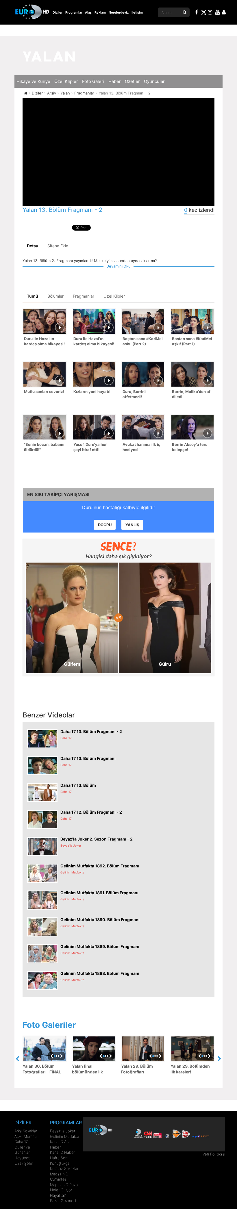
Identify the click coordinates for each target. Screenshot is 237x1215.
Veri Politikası (214, 1154)
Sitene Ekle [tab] (57, 245)
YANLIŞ (132, 524)
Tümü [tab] (32, 296)
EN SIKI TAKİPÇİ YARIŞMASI (58, 494)
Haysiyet (22, 1157)
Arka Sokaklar (25, 1131)
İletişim (137, 12)
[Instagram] (210, 13)
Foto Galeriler (49, 1025)
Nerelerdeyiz (119, 12)
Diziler (57, 12)
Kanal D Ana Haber (60, 1144)
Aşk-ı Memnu (25, 1136)
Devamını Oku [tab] (118, 266)
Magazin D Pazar (64, 1184)
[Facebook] (197, 13)
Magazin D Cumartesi (59, 1177)
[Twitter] (203, 13)
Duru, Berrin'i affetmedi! (135, 394)
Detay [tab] (32, 245)
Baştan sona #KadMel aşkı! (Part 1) (192, 341)
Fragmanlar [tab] (83, 296)
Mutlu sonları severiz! (44, 391)
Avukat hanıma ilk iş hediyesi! (141, 447)
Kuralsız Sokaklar (64, 1168)
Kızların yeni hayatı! (91, 391)
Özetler (132, 81)
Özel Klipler (66, 81)
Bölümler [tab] (55, 296)
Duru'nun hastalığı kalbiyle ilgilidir (118, 507)
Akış (88, 12)
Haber (114, 81)
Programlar (73, 12)
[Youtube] (218, 13)
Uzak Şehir (23, 1163)
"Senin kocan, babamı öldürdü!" (44, 447)
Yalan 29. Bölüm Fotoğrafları (137, 1069)
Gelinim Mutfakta (64, 1136)
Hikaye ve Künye (33, 81)
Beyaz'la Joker (62, 1131)
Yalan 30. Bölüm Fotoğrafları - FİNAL (42, 1069)
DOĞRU (105, 524)
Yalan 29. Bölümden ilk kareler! (190, 1069)
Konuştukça (59, 1163)
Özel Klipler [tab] (114, 296)
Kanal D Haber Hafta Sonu (62, 1155)
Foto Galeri (93, 81)
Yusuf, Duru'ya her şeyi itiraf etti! (90, 447)
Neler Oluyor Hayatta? (61, 1193)
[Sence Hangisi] (119, 546)
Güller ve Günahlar (22, 1150)
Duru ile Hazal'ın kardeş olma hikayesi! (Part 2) (44, 342)
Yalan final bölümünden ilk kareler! (87, 1069)
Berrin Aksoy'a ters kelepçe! (189, 447)
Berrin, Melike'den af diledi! (191, 394)
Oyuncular (154, 81)
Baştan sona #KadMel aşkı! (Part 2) (143, 341)
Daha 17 (21, 1141)
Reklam (100, 12)
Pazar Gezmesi (63, 1200)
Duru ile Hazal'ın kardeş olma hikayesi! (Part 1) (93, 342)
